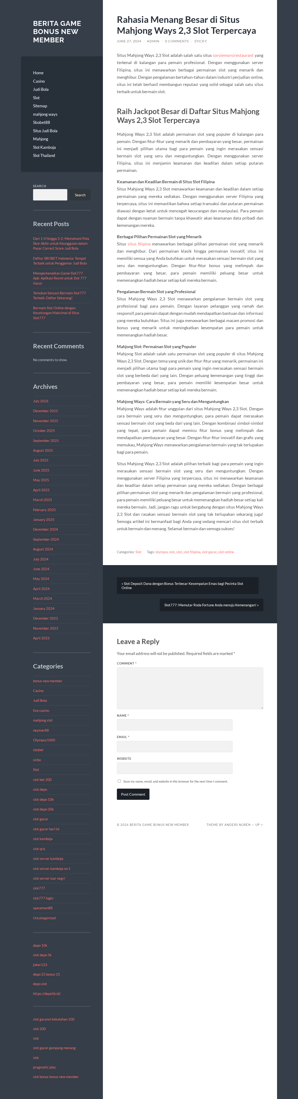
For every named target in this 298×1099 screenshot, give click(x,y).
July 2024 (40, 559)
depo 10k (40, 945)
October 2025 (44, 430)
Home (38, 72)
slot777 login (43, 898)
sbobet (38, 750)
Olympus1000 (44, 740)
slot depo (40, 789)
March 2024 (42, 598)
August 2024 (43, 549)
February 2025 (44, 510)
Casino (39, 81)
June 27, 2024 (129, 41)
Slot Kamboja (44, 147)
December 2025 (45, 411)
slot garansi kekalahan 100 (53, 1019)
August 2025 (43, 450)
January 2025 (43, 519)
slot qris (39, 849)
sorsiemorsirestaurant (233, 55)
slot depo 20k (43, 809)
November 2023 (45, 628)
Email (123, 737)
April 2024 (41, 589)
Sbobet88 (41, 122)
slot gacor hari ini (46, 829)
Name (123, 715)
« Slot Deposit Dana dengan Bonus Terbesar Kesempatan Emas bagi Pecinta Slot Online (182, 585)
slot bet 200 (42, 779)
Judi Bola (41, 89)
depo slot (40, 984)
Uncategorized (44, 918)
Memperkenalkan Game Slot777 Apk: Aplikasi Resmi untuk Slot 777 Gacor (60, 278)
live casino (41, 710)
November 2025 (45, 421)
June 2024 (41, 569)
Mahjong (40, 138)
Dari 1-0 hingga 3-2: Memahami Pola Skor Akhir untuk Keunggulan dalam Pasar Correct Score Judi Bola (61, 243)
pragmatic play (44, 1067)
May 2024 (41, 579)
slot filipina (191, 552)
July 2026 (40, 401)
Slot (36, 97)
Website (124, 758)
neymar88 (41, 730)
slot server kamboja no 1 (52, 868)
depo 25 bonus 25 (46, 974)
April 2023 (41, 638)
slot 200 (39, 1029)
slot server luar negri (49, 878)
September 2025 (46, 440)
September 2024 (46, 539)
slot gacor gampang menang (54, 1048)
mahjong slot (43, 720)
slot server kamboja (48, 858)
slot (36, 1038)
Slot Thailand (44, 155)
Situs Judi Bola (45, 130)
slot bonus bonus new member (56, 1077)
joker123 (40, 965)
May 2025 (41, 480)
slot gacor (40, 819)
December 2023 (45, 618)
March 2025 (42, 500)
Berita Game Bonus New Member (57, 31)
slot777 (39, 888)
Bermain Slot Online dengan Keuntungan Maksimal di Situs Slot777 (56, 313)
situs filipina (139, 243)
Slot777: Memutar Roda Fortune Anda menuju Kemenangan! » (211, 605)
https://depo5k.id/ (47, 993)
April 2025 (41, 490)
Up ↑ (259, 825)
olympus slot (165, 552)
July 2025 (40, 460)
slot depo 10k (43, 799)
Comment (127, 663)
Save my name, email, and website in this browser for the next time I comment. (175, 781)
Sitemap (40, 105)
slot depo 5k (42, 955)
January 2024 (43, 608)
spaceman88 (43, 908)
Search (39, 186)
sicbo (37, 760)
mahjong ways (45, 114)
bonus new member (47, 681)
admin (153, 41)
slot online (226, 552)
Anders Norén (237, 825)
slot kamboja (43, 839)
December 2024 (45, 529)
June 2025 (41, 470)
